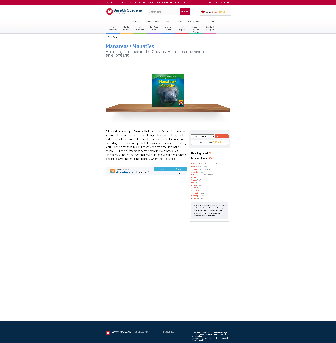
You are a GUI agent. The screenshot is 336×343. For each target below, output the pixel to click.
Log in (203, 2)
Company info (142, 332)
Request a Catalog (194, 21)
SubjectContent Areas (196, 30)
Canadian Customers (137, 2)
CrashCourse (167, 28)
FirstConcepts (112, 28)
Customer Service (111, 2)
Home (123, 21)
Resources (168, 332)
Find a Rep (124, 2)
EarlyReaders (126, 28)
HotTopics (182, 28)
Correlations (135, 21)
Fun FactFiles (154, 28)
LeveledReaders (140, 28)
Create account (213, 2)
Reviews (179, 21)
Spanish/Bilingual (209, 28)
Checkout (226, 2)
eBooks (167, 21)
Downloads (211, 21)
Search (185, 12)
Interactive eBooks (152, 21)
